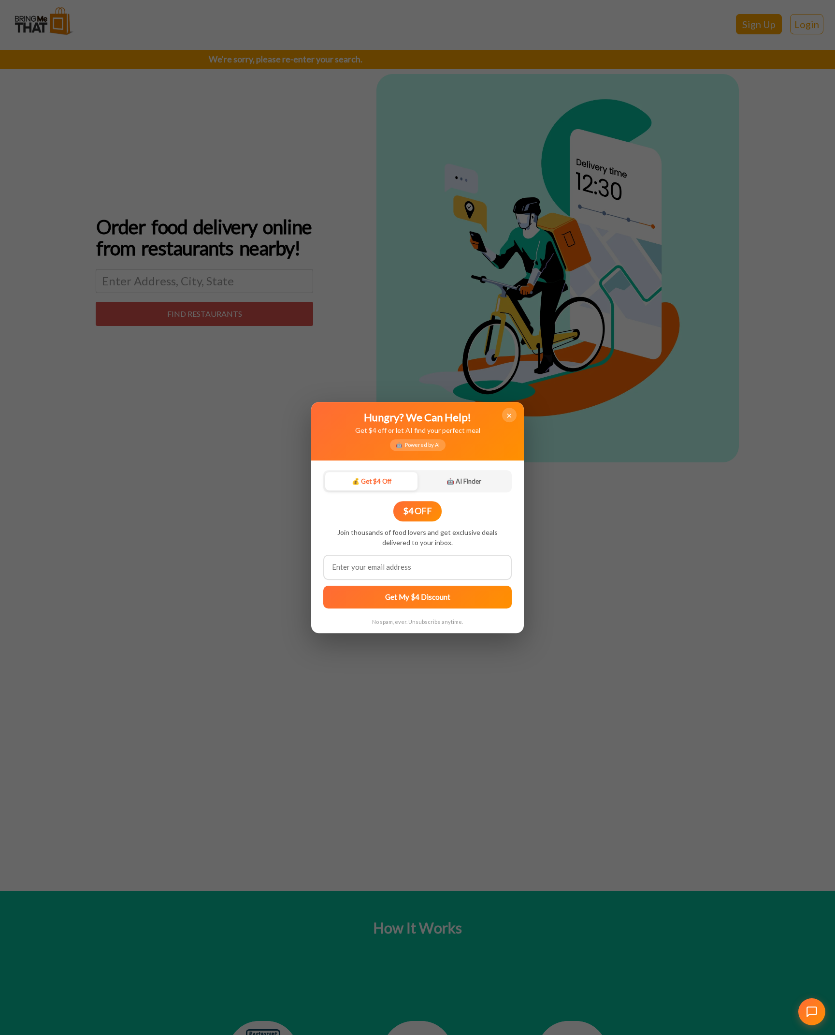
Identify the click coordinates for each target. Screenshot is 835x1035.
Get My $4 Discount (417, 596)
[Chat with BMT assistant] (811, 1011)
